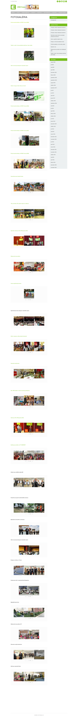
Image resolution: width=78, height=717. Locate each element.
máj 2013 (52, 131)
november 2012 (54, 139)
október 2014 (53, 116)
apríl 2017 (52, 95)
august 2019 (53, 82)
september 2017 (54, 87)
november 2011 (53, 152)
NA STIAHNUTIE (47, 12)
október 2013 (53, 126)
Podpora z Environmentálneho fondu (57, 41)
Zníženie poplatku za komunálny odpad (58, 44)
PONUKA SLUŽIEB (62, 12)
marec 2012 (53, 146)
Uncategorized (53, 20)
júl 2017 (52, 90)
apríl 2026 (52, 69)
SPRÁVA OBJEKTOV (25, 12)
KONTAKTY (39, 12)
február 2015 (53, 113)
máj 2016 (52, 105)
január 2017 (53, 98)
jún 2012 (52, 141)
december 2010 (54, 164)
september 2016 (54, 103)
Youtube (62, 1)
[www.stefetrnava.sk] (25, 9)
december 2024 (54, 72)
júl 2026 (52, 64)
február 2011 (53, 162)
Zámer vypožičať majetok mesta (56, 39)
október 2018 (53, 85)
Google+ (60, 1)
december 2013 (54, 123)
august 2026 (53, 62)
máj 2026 (52, 67)
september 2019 (54, 80)
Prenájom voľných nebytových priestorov (58, 27)
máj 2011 (52, 157)
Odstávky (54, 12)
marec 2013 (53, 134)
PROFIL (13, 12)
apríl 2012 (52, 144)
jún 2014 (52, 118)
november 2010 (54, 167)
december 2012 (54, 136)
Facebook (57, 1)
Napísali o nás (53, 46)
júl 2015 (52, 108)
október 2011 (53, 154)
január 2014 (53, 121)
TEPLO (18, 12)
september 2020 (54, 77)
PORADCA (33, 12)
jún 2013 (52, 128)
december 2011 (53, 149)
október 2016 (53, 100)
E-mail (64, 1)
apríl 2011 (52, 159)
